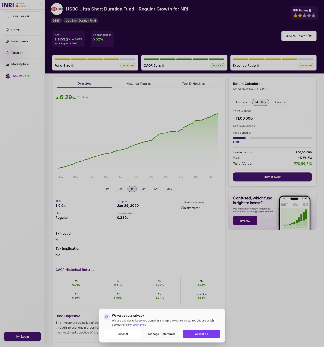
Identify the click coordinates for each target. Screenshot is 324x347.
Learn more (139, 324)
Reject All (122, 333)
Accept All (201, 333)
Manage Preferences (162, 333)
